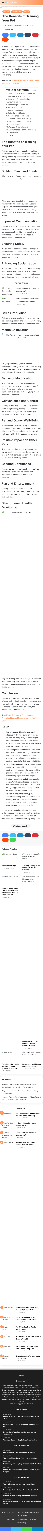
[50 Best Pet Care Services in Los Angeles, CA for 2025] (8, 291)
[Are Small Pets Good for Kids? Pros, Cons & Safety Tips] (8, 1349)
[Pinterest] (35, 35)
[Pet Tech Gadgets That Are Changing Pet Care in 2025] (8, 1320)
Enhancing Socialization (18, 105)
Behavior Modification (17, 113)
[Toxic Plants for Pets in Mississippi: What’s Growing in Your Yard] (11, 1056)
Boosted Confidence (17, 124)
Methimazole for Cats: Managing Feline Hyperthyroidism (30, 1043)
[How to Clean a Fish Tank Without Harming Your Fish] (8, 1340)
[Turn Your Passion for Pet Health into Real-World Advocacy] (8, 1116)
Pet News (6, 11)
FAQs (11, 135)
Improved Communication (19, 99)
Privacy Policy (21, 1523)
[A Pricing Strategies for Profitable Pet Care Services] (31, 858)
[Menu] (3, 3)
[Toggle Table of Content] (33, 90)
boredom (27, 321)
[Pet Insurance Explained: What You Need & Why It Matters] (8, 301)
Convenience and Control (18, 116)
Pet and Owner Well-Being (20, 119)
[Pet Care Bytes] (12, 2)
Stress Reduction (15, 107)
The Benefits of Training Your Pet (21, 93)
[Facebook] (5, 35)
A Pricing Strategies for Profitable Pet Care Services (31, 868)
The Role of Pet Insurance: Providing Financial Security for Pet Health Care (19, 718)
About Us (15, 1519)
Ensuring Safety (14, 102)
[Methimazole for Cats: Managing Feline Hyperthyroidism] (31, 957)
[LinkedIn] (20, 35)
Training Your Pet (21, 826)
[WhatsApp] (12, 840)
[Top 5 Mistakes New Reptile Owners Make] (8, 1330)
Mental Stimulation (15, 110)
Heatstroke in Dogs (9, 865)
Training (26, 11)
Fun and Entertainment (18, 127)
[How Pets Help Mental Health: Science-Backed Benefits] (8, 1223)
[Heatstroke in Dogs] (11, 858)
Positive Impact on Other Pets (20, 121)
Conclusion (13, 133)
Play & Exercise (17, 11)
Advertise (33, 1519)
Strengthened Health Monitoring (22, 130)
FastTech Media (21, 1516)
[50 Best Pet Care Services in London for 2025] (8, 1126)
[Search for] (40, 3)
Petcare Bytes (19, 1512)
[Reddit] (5, 39)
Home (9, 1519)
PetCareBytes (8, 25)
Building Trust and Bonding (19, 96)
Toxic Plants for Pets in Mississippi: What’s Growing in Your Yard (10, 1066)
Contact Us (24, 1519)
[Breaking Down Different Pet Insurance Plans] (31, 1056)
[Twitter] (12, 35)
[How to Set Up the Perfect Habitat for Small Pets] (8, 1359)
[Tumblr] (27, 35)
